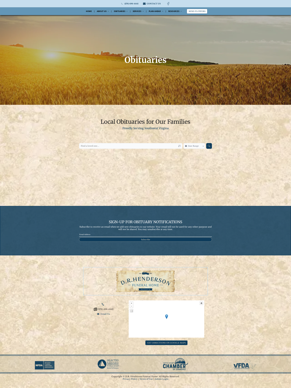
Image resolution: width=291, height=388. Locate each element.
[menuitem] (89, 11)
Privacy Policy (130, 379)
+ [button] (131, 303)
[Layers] (201, 303)
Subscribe (145, 239)
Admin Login (161, 379)
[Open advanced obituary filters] (179, 146)
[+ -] (166, 319)
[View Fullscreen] (131, 310)
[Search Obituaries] (209, 146)
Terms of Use (146, 379)
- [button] (131, 306)
